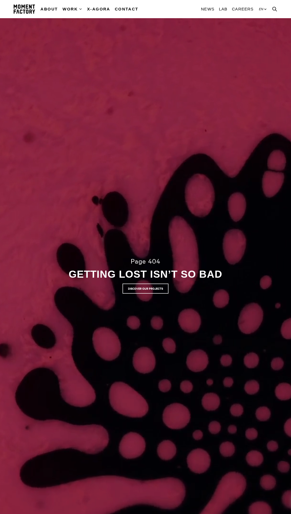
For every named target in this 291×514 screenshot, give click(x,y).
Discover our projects (145, 288)
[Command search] (275, 9)
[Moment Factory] (24, 9)
